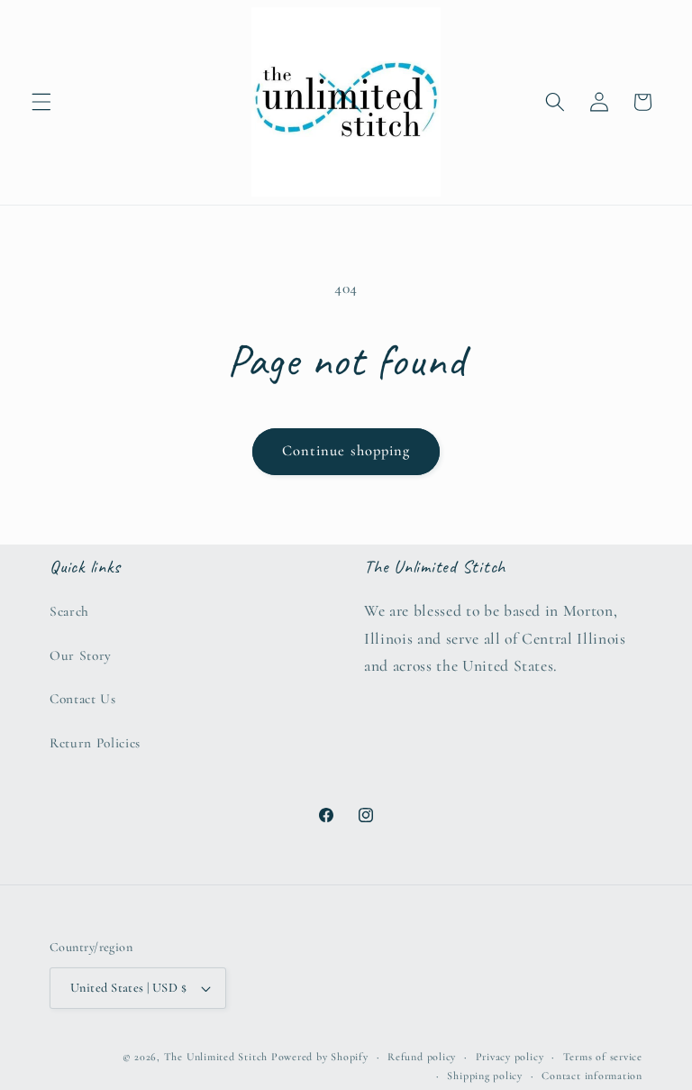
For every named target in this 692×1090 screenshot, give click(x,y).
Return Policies (95, 743)
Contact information (592, 1075)
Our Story (81, 655)
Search (69, 611)
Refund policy (421, 1056)
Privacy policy (510, 1056)
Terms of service (602, 1056)
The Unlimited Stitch (216, 1056)
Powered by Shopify (320, 1056)
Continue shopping (346, 451)
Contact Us (83, 699)
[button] (41, 102)
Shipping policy (485, 1075)
